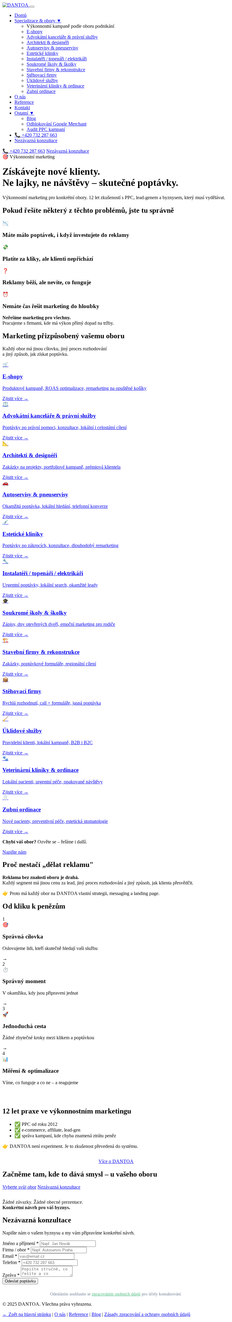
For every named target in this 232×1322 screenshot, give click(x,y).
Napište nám (14, 852)
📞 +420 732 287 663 (35, 135)
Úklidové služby (42, 80)
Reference (24, 102)
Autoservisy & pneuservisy (52, 47)
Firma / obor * (16, 1249)
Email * (9, 1256)
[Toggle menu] (32, 7)
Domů (20, 15)
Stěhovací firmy (42, 75)
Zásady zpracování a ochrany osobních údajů (147, 1314)
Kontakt (22, 107)
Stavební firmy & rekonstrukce (56, 69)
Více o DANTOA (116, 1161)
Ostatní (24, 113)
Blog (31, 118)
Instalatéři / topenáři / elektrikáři (57, 58)
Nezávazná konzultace (35, 140)
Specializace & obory (37, 20)
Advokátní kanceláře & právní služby (62, 37)
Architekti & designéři (48, 42)
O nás (20, 96)
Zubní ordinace (41, 91)
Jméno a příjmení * (20, 1243)
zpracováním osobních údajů (116, 1294)
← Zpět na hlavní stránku (26, 1314)
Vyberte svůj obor (19, 1187)
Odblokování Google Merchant (56, 123)
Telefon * (11, 1262)
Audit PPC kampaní (46, 129)
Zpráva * (11, 1275)
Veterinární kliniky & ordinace (55, 85)
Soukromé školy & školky (51, 64)
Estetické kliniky (42, 53)
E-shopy (35, 31)
